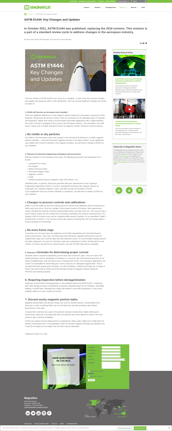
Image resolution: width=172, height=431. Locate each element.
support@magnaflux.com (121, 162)
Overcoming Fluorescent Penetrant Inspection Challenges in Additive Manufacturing (128, 81)
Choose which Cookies (124, 428)
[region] (86, 428)
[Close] (169, 428)
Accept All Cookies (140, 428)
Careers (62, 423)
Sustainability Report (72, 423)
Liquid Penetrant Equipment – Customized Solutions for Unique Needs (128, 123)
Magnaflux (25, 14)
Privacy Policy (28, 423)
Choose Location (122, 1)
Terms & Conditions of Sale (41, 423)
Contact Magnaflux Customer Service (36, 407)
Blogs (31, 14)
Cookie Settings (124, 156)
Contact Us (54, 423)
